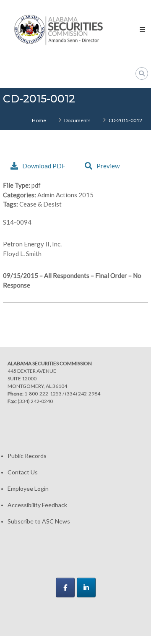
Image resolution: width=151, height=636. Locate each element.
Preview (108, 166)
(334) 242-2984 (82, 393)
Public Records (27, 455)
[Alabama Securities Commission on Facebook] (65, 587)
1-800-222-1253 (43, 393)
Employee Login (28, 488)
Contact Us (23, 472)
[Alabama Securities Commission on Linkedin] (86, 587)
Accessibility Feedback (37, 504)
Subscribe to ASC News (39, 521)
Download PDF (43, 166)
